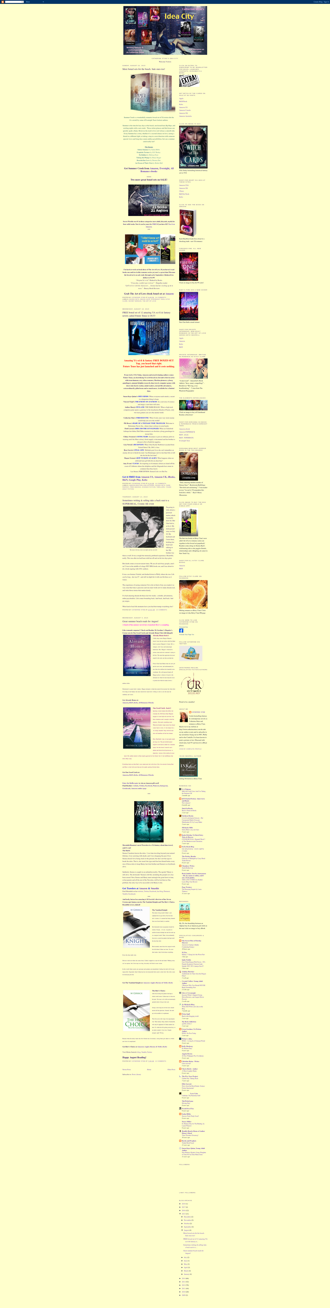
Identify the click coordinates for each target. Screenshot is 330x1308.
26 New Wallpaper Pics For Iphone (193, 1056)
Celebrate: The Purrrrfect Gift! (191, 1095)
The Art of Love (149, 301)
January (187, 1274)
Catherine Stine (198, 712)
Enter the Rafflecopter (130, 783)
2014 (184, 1278)
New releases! (186, 803)
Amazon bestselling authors (141, 485)
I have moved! (186, 1063)
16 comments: (162, 610)
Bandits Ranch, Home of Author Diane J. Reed (193, 1132)
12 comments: (161, 1061)
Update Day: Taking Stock (190, 1078)
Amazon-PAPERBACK (187, 432)
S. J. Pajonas (186, 789)
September (188, 1227)
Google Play (135, 479)
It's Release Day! (187, 1048)
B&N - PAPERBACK (186, 437)
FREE (154, 224)
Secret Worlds (135, 301)
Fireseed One (183, 627)
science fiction (148, 487)
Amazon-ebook (184, 429)
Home (149, 1069)
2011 (184, 1288)
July (185, 1257)
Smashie (155, 888)
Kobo (144, 479)
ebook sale (145, 299)
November (188, 1220)
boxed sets (134, 299)
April (186, 1267)
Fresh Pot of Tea (188, 1108)
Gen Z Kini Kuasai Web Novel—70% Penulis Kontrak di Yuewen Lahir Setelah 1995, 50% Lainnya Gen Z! (193, 964)
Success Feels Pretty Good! (190, 1116)
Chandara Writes (188, 866)
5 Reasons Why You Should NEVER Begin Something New (193, 986)
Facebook (148, 785)
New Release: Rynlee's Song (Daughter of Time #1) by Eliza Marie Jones (194, 1153)
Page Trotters (187, 887)
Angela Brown (187, 1053)
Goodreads (126, 788)
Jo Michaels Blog (188, 1004)
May (186, 1264)
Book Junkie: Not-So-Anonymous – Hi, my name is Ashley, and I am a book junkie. (194, 875)
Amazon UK (160, 477)
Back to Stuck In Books (189, 810)
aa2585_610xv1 (187, 1024)
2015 (184, 1214)
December (187, 1217)
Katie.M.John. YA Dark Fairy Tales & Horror (192, 836)
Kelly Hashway (187, 1046)
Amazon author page (138, 788)
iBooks (171, 477)
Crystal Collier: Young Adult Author (192, 982)
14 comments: (161, 483)
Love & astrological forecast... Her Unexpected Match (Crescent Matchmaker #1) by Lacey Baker (192, 820)
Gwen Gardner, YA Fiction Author (191, 1030)
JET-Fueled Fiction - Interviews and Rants (193, 799)
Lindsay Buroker (188, 971)
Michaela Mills (187, 827)
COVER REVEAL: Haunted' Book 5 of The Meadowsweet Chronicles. (193, 840)
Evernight (164, 168)
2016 (184, 1210)
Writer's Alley (187, 1038)
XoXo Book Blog (188, 846)
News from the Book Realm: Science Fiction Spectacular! (193, 1087)
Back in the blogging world (190, 1016)
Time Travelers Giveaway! (190, 1135)
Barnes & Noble (162, 982)
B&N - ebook (183, 435)
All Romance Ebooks (146, 702)
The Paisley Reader (189, 856)
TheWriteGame (187, 1101)
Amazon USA (184, 185)
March (186, 1271)
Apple (153, 982)
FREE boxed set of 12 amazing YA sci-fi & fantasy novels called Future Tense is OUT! (146, 314)
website (135, 785)
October (187, 1223)
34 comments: (161, 297)
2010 (184, 1292)
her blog (160, 891)
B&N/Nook (183, 101)
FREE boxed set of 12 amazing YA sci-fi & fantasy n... (195, 1240)
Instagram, (164, 785)
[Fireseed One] (181, 632)
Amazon (154, 168)
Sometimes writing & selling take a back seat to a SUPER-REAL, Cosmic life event (145, 502)
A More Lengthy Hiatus (189, 1071)
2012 (184, 1285)
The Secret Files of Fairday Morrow (191, 941)
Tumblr (124, 894)
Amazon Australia (185, 116)
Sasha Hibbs (186, 1114)
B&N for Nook (184, 194)
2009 (184, 1295)
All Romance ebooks (157, 170)
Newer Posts (126, 1069)
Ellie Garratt (186, 1084)
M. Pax (184, 952)
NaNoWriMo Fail (187, 868)
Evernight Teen (157, 299)
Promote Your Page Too (186, 634)
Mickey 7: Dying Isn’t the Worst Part (193, 954)
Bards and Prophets (189, 1140)
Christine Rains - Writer (190, 1061)
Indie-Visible (186, 960)
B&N (125, 479)
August (186, 1230)
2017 (184, 1207)
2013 (184, 1282)
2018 (184, 1204)
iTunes (181, 191)
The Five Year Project (190, 1076)
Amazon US (147, 477)
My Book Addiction (189, 1021)
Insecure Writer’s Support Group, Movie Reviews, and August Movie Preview (193, 997)
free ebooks (135, 487)
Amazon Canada (185, 110)
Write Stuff (186, 1014)
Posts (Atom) (136, 1074)
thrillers (160, 487)
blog (139, 1052)
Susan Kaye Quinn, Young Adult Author (193, 1149)
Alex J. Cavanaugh (189, 993)
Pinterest (156, 785)
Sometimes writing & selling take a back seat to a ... (195, 1246)
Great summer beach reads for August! (140, 621)
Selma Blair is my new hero (190, 830)
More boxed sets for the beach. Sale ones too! (143, 69)
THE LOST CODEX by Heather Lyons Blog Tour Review (192, 881)
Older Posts (171, 1069)
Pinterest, (167, 891)
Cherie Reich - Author (190, 1069)
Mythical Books (187, 816)
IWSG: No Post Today (189, 1033)
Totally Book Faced (188, 1143)
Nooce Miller (186, 1121)
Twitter (141, 785)
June (186, 1261)
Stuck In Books (187, 808)
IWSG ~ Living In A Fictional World (193, 1041)
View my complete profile (190, 749)
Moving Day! (186, 1103)
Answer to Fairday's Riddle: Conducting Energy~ (190, 946)
